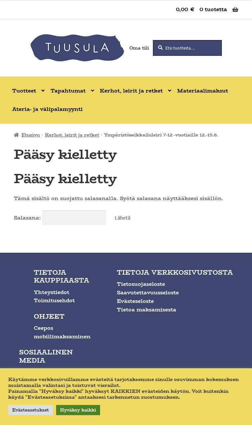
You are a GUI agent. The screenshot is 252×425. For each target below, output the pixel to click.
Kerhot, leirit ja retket (131, 91)
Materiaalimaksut (202, 91)
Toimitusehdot (54, 300)
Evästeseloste (135, 301)
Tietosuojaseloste (141, 284)
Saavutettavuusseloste (148, 292)
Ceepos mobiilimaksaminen (62, 332)
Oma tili (139, 48)
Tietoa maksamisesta (146, 310)
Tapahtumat (68, 91)
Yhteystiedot (51, 292)
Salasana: (28, 218)
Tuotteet (24, 91)
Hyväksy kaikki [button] (78, 410)
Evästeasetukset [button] (30, 410)
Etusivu (30, 134)
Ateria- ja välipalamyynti (47, 109)
